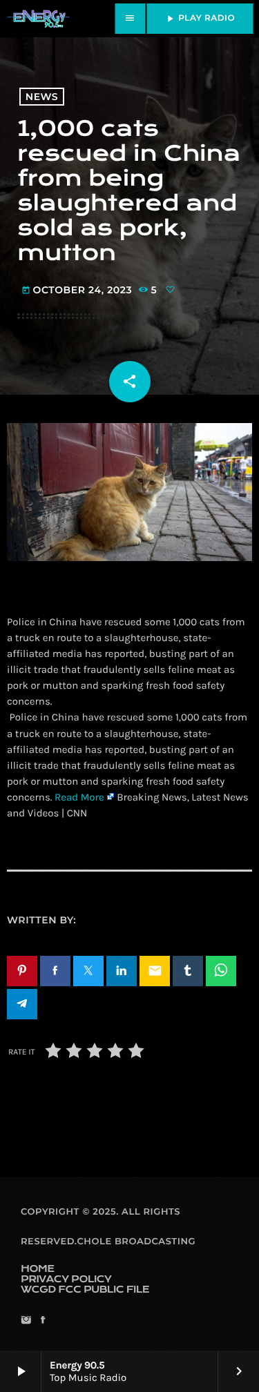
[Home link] (38, 19)
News (42, 96)
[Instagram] (26, 1321)
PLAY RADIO (199, 18)
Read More (79, 797)
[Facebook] (42, 1321)
